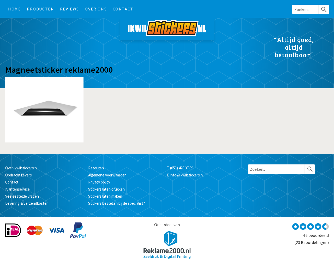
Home (14, 9)
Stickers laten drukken (106, 189)
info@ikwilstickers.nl (187, 175)
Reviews (69, 9)
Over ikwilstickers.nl (21, 167)
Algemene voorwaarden (107, 175)
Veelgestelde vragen (22, 196)
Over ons (96, 9)
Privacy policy (99, 182)
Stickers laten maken (105, 196)
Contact (123, 9)
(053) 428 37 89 (181, 167)
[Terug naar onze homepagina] (167, 29)
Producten (40, 9)
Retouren (96, 167)
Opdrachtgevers (18, 175)
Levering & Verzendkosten (27, 203)
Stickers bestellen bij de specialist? (116, 203)
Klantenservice (17, 189)
